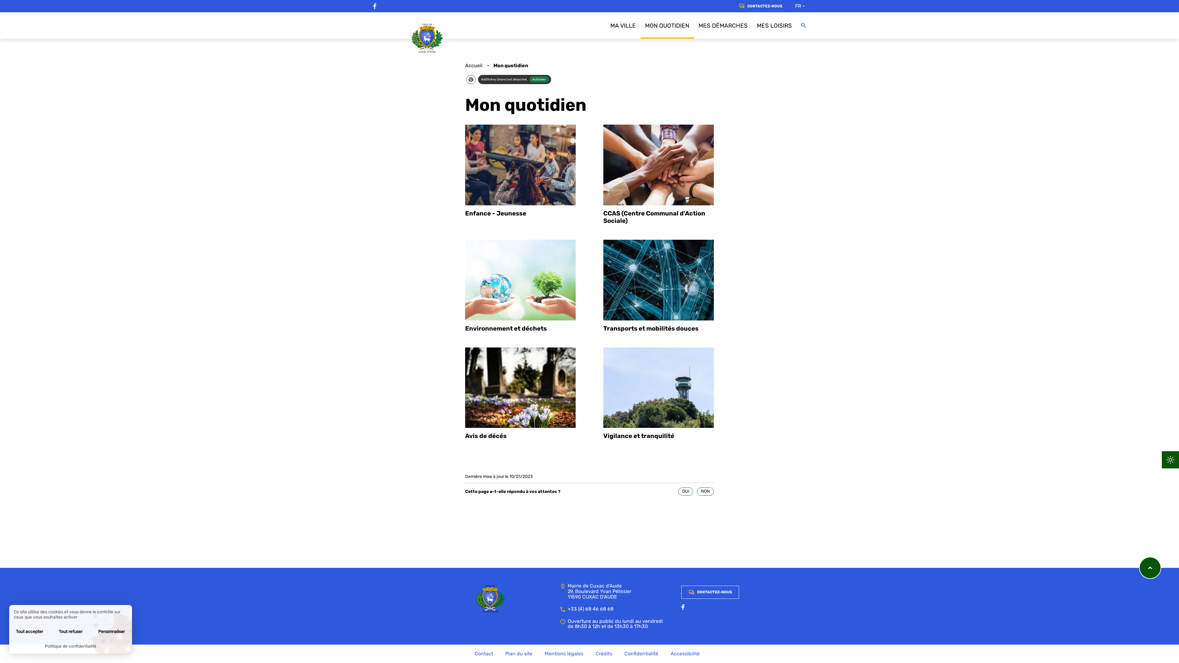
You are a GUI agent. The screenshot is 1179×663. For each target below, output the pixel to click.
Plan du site (518, 653)
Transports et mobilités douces (650, 328)
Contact (484, 653)
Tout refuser (71, 631)
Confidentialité (641, 653)
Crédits (604, 653)
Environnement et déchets (506, 328)
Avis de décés (486, 436)
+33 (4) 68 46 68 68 (590, 609)
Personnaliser (111, 631)
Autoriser (539, 79)
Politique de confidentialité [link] (70, 646)
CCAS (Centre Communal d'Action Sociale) (654, 217)
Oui (685, 491)
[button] (471, 79)
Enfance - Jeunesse (495, 213)
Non (705, 491)
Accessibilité (685, 653)
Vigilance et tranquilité (638, 436)
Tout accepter (29, 631)
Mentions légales (564, 653)
